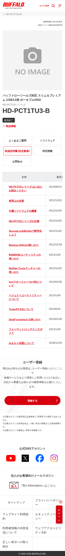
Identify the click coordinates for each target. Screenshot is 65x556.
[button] (32, 400)
